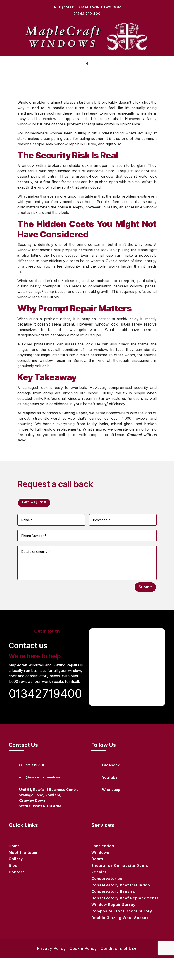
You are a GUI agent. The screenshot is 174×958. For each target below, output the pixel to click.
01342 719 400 (87, 14)
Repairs (98, 872)
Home (14, 846)
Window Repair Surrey (113, 904)
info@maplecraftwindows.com (87, 7)
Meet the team (23, 852)
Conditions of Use (119, 948)
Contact (17, 872)
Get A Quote (34, 502)
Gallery (16, 859)
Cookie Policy (83, 948)
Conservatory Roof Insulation (120, 885)
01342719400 (45, 693)
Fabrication (102, 846)
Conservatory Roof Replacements (125, 898)
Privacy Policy (51, 948)
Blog (13, 865)
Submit (145, 586)
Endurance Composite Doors (119, 865)
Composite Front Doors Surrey (121, 911)
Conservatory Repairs (113, 891)
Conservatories (106, 878)
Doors (97, 859)
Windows (100, 852)
